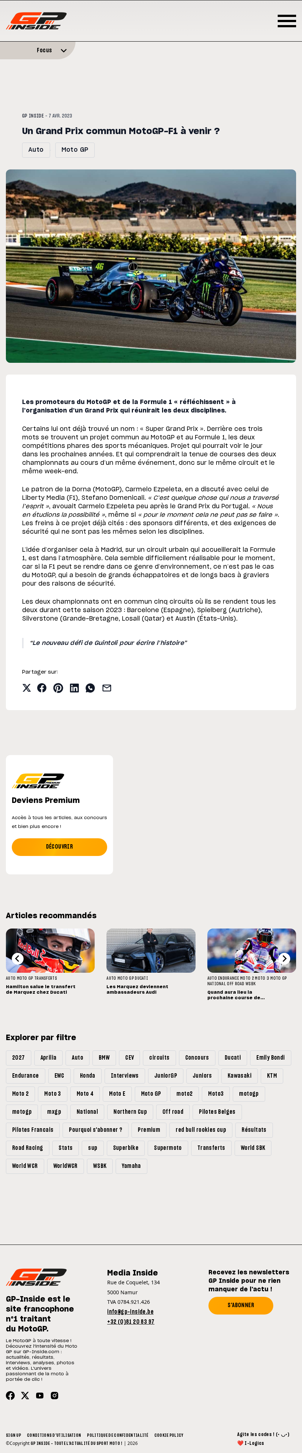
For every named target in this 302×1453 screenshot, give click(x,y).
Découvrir (59, 847)
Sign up (13, 1435)
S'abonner (241, 1305)
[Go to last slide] (18, 959)
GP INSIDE (33, 116)
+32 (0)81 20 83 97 (130, 1322)
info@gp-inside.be (130, 1312)
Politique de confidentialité (117, 1435)
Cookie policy (168, 1435)
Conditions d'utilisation (54, 1435)
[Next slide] (284, 959)
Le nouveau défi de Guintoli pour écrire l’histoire (108, 643)
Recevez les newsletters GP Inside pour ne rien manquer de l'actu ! (248, 1281)
